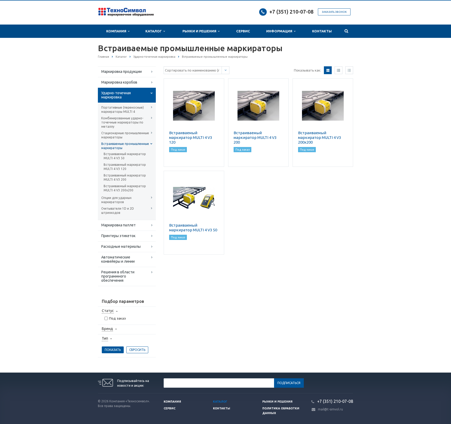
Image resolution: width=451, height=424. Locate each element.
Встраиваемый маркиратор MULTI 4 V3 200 (125, 177)
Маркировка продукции (121, 71)
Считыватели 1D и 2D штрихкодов (117, 210)
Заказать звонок (334, 11)
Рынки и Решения (200, 31)
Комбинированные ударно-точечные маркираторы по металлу (122, 122)
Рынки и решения (277, 401)
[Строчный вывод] (338, 70)
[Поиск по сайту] (346, 31)
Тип (105, 338)
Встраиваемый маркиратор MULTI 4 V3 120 (125, 166)
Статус (108, 311)
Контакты (322, 31)
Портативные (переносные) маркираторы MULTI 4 (122, 109)
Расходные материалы (121, 246)
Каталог (154, 31)
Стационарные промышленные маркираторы (125, 135)
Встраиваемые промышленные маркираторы (125, 146)
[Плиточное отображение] (328, 70)
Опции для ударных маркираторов (116, 200)
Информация (280, 31)
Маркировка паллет (118, 225)
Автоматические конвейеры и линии (118, 259)
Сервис (243, 31)
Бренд (107, 329)
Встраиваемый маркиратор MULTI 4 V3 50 (125, 156)
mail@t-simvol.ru (330, 409)
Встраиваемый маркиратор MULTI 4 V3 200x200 (125, 188)
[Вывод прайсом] (349, 70)
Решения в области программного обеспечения (117, 276)
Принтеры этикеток (118, 236)
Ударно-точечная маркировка (116, 95)
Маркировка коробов (119, 82)
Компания (117, 31)
